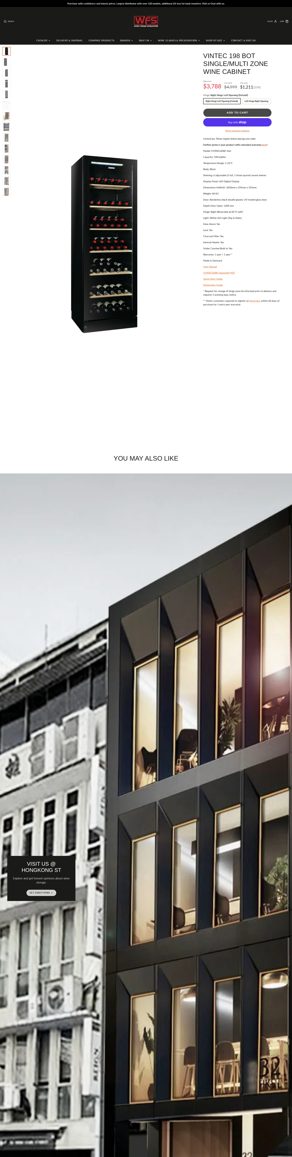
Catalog (41, 40)
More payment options (237, 130)
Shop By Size (214, 40)
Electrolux (255, 300)
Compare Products (101, 40)
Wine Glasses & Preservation (177, 40)
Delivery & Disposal (69, 40)
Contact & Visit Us (243, 40)
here (264, 144)
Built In (144, 40)
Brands (125, 40)
